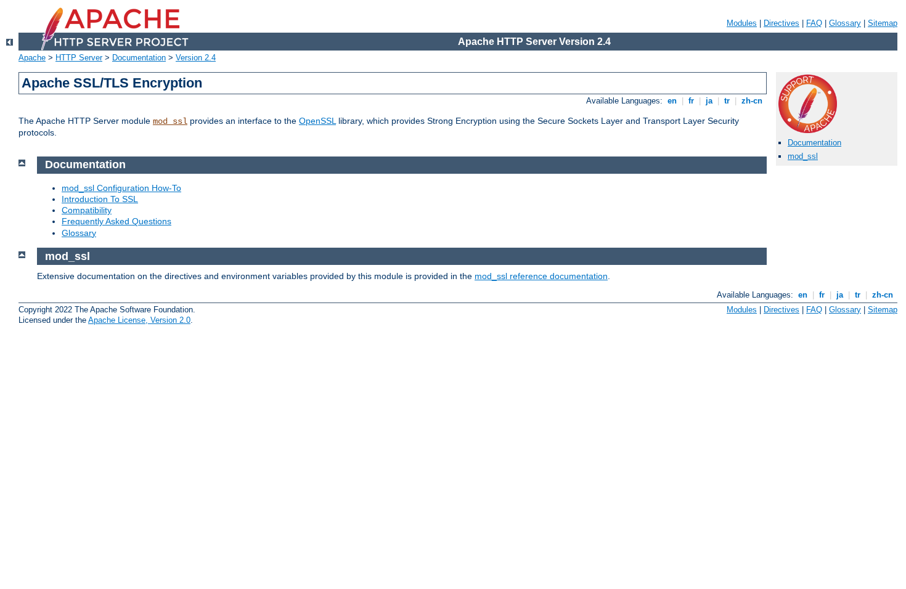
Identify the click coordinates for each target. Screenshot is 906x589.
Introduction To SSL (100, 199)
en (672, 100)
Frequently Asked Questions (116, 221)
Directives (781, 23)
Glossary (845, 23)
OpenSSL (317, 121)
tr (727, 100)
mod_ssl (170, 121)
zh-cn (752, 100)
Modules (742, 23)
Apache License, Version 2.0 (139, 320)
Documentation (139, 57)
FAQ (814, 23)
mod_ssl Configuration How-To (121, 188)
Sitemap (882, 23)
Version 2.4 (196, 57)
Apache (32, 57)
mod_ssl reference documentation (541, 276)
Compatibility (87, 210)
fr (691, 100)
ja (709, 100)
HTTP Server (78, 57)
